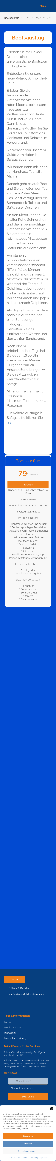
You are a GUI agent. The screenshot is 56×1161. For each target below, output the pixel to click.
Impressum (44, 1158)
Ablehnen (28, 1143)
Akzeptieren (28, 1136)
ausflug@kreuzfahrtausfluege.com (26, 994)
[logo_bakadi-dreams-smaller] (16, 4)
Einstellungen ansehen (28, 1151)
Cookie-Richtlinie (14, 1158)
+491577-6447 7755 (19, 987)
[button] (52, 1108)
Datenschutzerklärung (30, 1158)
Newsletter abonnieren (22, 1088)
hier (10, 422)
